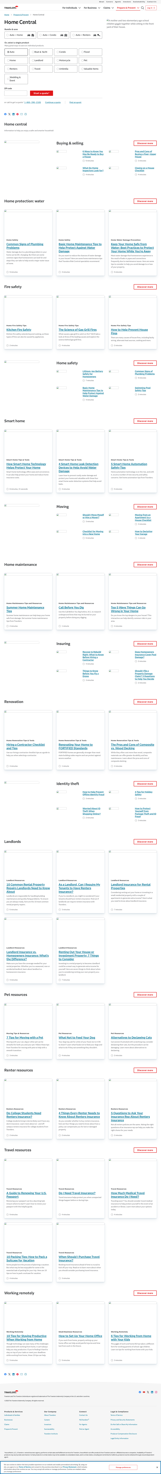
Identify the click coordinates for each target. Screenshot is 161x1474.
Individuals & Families (12, 1415)
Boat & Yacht (40, 52)
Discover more (145, 143)
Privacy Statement (70, 1467)
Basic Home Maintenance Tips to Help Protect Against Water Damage (80, 248)
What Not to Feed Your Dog (77, 1037)
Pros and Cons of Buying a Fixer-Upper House (145, 154)
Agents (118, 2)
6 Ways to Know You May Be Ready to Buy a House (93, 154)
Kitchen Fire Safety (18, 329)
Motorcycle (64, 60)
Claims (6, 1424)
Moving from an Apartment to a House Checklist (143, 517)
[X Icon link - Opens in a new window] (148, 1392)
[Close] (157, 1467)
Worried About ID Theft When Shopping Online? (92, 811)
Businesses (8, 1420)
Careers (109, 2)
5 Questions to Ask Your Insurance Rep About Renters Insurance (130, 1117)
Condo (62, 52)
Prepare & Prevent (21, 15)
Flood (87, 52)
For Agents (83, 1424)
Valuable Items (91, 69)
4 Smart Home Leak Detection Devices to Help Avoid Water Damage (78, 468)
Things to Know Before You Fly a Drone (91, 673)
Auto (12, 52)
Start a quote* (41, 93)
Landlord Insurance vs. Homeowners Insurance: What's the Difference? (27, 956)
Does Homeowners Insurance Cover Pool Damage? (145, 654)
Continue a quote (53, 102)
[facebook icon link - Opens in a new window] (140, 1392)
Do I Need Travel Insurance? (77, 1193)
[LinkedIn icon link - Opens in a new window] (152, 1392)
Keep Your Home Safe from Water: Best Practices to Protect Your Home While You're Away (132, 248)
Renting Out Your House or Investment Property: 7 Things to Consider (79, 956)
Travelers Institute (51, 1434)
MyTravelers (84, 1420)
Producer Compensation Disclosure (124, 1434)
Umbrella (63, 69)
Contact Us (151, 2)
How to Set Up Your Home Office (80, 1336)
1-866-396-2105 (32, 102)
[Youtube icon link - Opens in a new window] (144, 1392)
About (101, 2)
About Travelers (50, 1415)
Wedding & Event (15, 79)
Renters (13, 69)
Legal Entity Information (119, 1438)
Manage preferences (123, 1467)
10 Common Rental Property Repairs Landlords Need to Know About (28, 888)
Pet (85, 60)
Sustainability (139, 2)
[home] (11, 7)
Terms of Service (117, 1415)
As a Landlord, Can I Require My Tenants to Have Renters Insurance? (79, 888)
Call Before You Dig (71, 607)
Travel (37, 69)
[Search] (142, 7)
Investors (127, 2)
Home (6, 15)
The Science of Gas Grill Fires (78, 329)
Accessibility (115, 1429)
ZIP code (8, 88)
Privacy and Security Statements (123, 1420)
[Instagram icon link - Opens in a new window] (156, 1392)
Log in (150, 8)
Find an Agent (84, 1429)
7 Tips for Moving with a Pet (24, 1037)
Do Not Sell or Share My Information (124, 1424)
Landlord (38, 60)
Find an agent (75, 102)
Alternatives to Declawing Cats (131, 1037)
